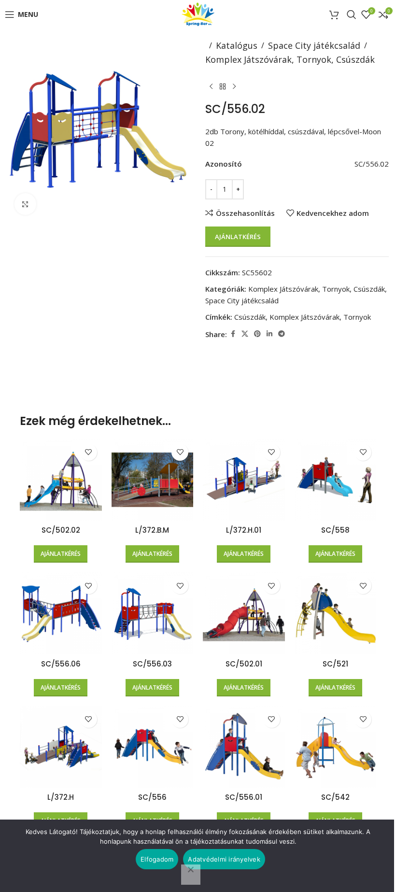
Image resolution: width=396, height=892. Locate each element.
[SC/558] (336, 480)
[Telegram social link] (281, 333)
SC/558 (335, 530)
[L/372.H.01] (244, 480)
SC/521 (335, 664)
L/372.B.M (152, 530)
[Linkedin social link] (269, 333)
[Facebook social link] (233, 333)
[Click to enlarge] (25, 204)
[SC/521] (336, 613)
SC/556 (152, 797)
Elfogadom (157, 859)
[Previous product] (211, 87)
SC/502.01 (244, 664)
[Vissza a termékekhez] (222, 87)
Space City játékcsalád (314, 45)
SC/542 (335, 797)
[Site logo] (198, 13)
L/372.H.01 (243, 530)
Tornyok (357, 317)
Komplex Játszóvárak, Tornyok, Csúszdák (290, 59)
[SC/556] (153, 747)
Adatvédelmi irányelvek (224, 859)
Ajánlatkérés (238, 236)
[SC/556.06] (61, 613)
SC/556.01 (243, 797)
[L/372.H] (61, 747)
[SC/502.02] (61, 480)
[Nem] (190, 874)
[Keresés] (351, 14)
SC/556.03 (152, 664)
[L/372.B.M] (153, 480)
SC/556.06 (61, 664)
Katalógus (236, 45)
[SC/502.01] (244, 613)
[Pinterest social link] (257, 333)
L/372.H (60, 797)
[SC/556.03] (153, 613)
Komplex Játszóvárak (304, 317)
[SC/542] (336, 747)
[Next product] (234, 87)
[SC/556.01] (244, 747)
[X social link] (245, 333)
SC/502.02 (61, 530)
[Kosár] (335, 14)
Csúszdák (250, 317)
